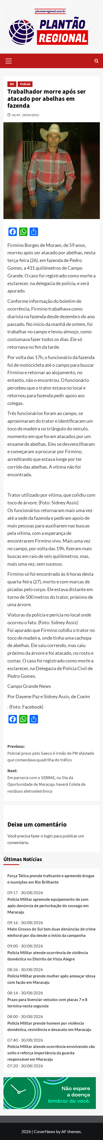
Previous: (50, 753)
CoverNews (44, 1131)
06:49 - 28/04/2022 (25, 115)
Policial (25, 84)
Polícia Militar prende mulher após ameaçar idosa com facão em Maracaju (51, 979)
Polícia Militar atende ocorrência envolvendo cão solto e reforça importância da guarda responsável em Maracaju (51, 1053)
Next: (46, 781)
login (48, 835)
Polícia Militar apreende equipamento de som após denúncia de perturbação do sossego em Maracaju (48, 905)
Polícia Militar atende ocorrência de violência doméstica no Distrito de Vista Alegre (47, 955)
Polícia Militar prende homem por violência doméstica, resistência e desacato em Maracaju (49, 1026)
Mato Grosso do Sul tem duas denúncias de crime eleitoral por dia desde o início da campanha (51, 932)
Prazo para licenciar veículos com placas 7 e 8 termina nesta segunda (47, 1002)
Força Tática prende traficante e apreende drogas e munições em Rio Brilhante (51, 878)
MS (12, 84)
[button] (8, 60)
